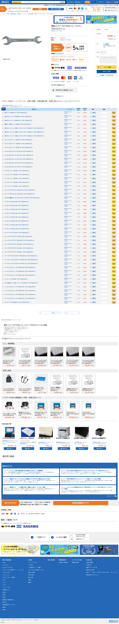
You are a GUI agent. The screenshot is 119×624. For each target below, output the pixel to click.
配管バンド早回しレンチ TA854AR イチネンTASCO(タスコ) (18, 124)
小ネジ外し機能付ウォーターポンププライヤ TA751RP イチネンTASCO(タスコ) (22, 198)
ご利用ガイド (72, 2)
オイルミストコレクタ (7, 567)
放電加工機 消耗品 (90, 570)
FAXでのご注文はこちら (64, 90)
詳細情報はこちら (59, 96)
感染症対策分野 (62, 560)
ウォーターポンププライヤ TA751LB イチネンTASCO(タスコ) (18, 236)
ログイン (94, 2)
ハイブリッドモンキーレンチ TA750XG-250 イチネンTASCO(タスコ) (20, 267)
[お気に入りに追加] (2, 112)
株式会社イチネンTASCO (56, 31)
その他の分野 (89, 560)
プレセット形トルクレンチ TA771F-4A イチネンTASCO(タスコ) (19, 155)
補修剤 (4, 609)
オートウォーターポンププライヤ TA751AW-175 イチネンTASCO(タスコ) (21, 263)
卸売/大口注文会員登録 (56, 9)
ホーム (4, 14)
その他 (4, 562)
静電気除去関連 (75, 562)
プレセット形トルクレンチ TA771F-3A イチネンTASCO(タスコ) (19, 163)
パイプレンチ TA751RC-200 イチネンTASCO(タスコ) (17, 225)
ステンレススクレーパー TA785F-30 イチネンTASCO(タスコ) (18, 143)
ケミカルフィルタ (6, 572)
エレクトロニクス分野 (77, 560)
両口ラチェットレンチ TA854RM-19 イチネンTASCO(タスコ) (18, 116)
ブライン (4, 585)
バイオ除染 (30, 565)
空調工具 (19, 14)
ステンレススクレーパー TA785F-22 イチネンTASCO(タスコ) (18, 147)
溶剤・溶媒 (30, 577)
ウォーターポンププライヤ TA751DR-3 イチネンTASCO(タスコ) (19, 248)
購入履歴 (116, 2)
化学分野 (30, 560)
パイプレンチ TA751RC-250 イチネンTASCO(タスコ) (17, 221)
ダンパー (4, 582)
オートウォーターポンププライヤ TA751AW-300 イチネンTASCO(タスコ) (21, 256)
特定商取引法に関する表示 (17, 620)
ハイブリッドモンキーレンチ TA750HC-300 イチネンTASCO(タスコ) (20, 287)
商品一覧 (10, 448)
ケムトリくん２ (6, 575)
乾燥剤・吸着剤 (31, 572)
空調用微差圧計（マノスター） (9, 604)
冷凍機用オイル (6, 590)
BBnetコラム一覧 (111, 496)
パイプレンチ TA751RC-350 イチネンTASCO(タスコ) (17, 213)
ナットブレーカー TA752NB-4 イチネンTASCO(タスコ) (17, 174)
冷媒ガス (4, 592)
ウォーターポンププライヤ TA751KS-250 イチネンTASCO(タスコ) (19, 240)
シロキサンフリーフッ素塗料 (9, 577)
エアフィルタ (5, 565)
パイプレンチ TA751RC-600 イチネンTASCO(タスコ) (17, 205)
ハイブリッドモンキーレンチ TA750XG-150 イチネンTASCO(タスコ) (20, 275)
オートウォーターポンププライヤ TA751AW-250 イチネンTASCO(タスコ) (21, 259)
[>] (74, 312)
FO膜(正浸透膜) (89, 562)
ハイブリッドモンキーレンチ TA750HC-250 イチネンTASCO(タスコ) (20, 290)
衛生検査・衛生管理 (63, 562)
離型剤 (29, 582)
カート (102, 2)
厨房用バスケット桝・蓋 (91, 567)
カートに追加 (107, 67)
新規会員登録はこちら (80, 503)
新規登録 (87, 2)
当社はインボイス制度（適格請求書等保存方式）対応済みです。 (60, 5)
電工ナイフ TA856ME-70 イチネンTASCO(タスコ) (16, 112)
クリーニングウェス (32, 562)
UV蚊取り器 (88, 565)
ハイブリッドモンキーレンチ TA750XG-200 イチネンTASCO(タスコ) (20, 271)
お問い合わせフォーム (112, 10)
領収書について (80, 2)
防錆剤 (29, 580)
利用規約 (36, 620)
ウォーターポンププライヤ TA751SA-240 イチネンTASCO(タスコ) (19, 194)
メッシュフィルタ (6, 587)
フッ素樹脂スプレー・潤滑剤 (34, 567)
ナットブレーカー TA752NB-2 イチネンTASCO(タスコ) (17, 182)
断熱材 (4, 595)
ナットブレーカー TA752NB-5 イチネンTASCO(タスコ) (17, 170)
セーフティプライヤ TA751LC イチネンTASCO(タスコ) (17, 232)
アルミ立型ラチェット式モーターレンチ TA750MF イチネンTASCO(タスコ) (21, 283)
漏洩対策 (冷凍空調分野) (8, 600)
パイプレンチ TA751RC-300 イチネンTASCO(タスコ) (17, 217)
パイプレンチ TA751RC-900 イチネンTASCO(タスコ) (17, 201)
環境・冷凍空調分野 (11, 14)
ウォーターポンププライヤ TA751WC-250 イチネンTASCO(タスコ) (20, 190)
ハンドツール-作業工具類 (27, 14)
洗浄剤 (4, 597)
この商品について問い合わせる (106, 75)
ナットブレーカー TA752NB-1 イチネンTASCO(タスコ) (17, 186)
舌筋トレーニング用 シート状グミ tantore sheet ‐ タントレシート (102, 572)
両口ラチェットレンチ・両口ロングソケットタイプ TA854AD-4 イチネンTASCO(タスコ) (24, 128)
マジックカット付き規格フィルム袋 (36, 570)
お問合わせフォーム (80, 539)
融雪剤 (4, 607)
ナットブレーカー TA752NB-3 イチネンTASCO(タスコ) (17, 178)
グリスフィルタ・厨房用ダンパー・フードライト (13, 570)
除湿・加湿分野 (51, 560)
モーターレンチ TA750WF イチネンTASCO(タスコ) (16, 279)
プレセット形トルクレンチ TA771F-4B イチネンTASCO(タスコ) (19, 151)
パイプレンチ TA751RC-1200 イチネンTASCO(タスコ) (17, 229)
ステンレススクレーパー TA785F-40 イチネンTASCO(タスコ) (18, 140)
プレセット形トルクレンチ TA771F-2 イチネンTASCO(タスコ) (18, 167)
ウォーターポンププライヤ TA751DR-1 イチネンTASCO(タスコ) (19, 252)
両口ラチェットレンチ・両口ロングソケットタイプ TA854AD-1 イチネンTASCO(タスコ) (24, 136)
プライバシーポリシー (28, 620)
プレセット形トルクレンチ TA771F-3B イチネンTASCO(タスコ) (19, 159)
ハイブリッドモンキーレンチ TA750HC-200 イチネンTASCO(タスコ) (20, 294)
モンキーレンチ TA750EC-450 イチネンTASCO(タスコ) (17, 302)
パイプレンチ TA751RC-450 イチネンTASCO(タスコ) (17, 209)
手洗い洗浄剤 (31, 575)
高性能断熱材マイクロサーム (92, 575)
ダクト (4, 580)
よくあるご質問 (61, 537)
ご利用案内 (8, 620)
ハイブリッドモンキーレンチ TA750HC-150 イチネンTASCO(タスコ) (20, 298)
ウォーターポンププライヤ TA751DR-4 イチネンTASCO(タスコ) (19, 244)
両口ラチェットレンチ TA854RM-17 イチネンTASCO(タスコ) (18, 120)
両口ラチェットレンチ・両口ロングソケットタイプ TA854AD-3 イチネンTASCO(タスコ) (24, 132)
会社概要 (3, 620)
